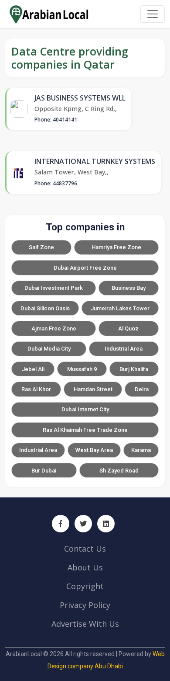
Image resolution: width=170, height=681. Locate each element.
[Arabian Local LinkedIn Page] (106, 523)
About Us (85, 567)
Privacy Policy (85, 605)
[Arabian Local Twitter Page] (83, 523)
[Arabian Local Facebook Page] (60, 523)
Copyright (85, 586)
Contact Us (85, 548)
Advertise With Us (85, 623)
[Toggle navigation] (152, 14)
